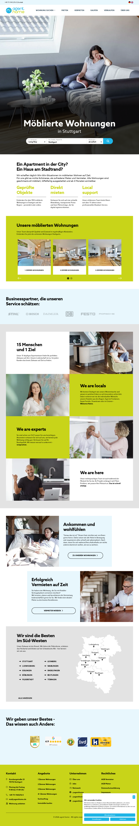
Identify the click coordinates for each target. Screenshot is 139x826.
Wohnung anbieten (17, 803)
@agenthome (78, 792)
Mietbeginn (92, 140)
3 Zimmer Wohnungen (47, 789)
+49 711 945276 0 (16, 795)
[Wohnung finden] (108, 141)
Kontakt (20, 2)
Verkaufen (109, 10)
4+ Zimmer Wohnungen (47, 794)
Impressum (106, 792)
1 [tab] (68, 278)
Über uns (125, 10)
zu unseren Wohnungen (84, 555)
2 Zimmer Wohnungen (47, 784)
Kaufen (94, 10)
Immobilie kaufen (45, 803)
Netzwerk (77, 788)
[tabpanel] (34, 257)
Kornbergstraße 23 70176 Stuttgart (17, 780)
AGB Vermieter (107, 779)
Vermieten (79, 10)
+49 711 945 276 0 (11, 2)
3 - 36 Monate (33, 140)
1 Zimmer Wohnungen (47, 779)
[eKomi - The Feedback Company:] (70, 742)
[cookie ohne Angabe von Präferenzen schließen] (134, 797)
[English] (132, 2)
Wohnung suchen (45, 10)
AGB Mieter (106, 783)
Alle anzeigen (25, 698)
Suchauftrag (43, 799)
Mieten (64, 10)
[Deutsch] (129, 2)
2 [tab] (71, 278)
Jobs (74, 783)
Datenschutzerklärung (110, 788)
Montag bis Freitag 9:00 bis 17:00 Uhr (17, 788)
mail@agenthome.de (17, 799)
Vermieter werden (52, 610)
